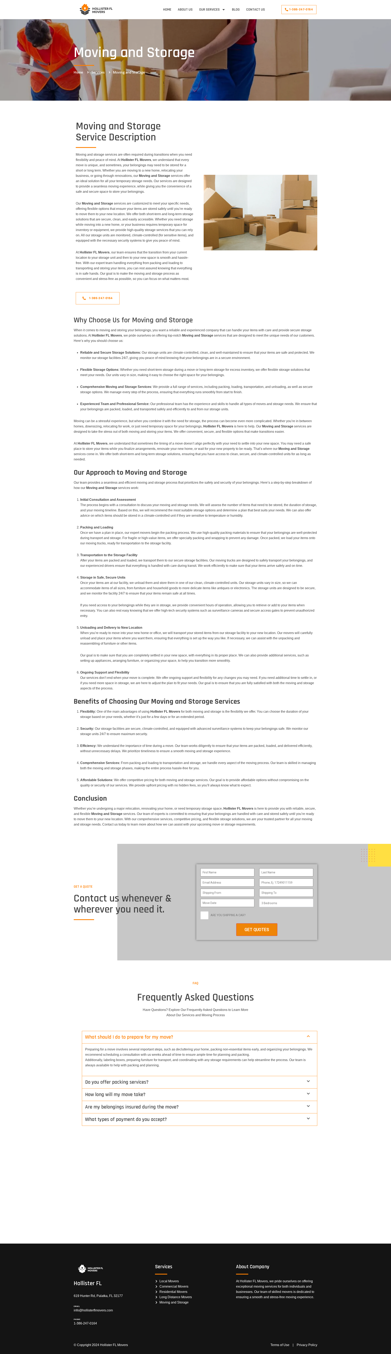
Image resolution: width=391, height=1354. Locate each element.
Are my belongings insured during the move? (132, 1107)
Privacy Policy (307, 1345)
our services (209, 9)
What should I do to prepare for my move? (129, 1037)
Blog (236, 9)
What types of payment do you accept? (126, 1119)
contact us (255, 9)
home (167, 9)
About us (185, 9)
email (77, 1306)
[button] (199, 1037)
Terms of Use (279, 1345)
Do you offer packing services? (116, 1082)
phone (77, 1319)
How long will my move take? (115, 1094)
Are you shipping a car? (228, 915)
